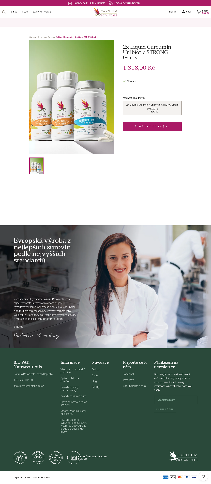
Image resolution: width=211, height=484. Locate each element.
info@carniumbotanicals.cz (29, 385)
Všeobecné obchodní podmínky (72, 371)
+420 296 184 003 (24, 380)
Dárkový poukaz (42, 12)
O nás (95, 375)
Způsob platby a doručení (69, 380)
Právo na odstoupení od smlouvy (73, 403)
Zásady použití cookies (73, 396)
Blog (25, 12)
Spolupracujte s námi (134, 385)
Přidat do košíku (154, 126)
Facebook (129, 374)
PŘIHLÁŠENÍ (164, 409)
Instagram (128, 380)
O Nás (14, 12)
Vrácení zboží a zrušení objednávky (73, 412)
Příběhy (172, 12)
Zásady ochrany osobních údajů (69, 389)
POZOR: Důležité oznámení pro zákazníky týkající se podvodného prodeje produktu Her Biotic (73, 425)
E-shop (95, 369)
